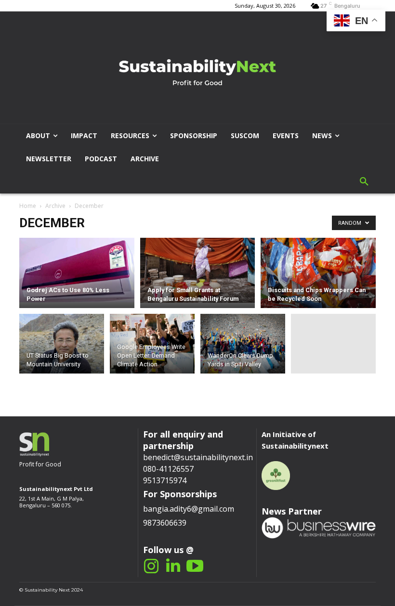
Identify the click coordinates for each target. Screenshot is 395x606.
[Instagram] (151, 566)
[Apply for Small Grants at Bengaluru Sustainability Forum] (197, 270)
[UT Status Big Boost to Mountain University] (61, 345)
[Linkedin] (173, 566)
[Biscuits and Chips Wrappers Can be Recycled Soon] (318, 273)
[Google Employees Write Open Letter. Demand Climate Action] (152, 345)
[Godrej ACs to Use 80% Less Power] (76, 270)
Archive (55, 206)
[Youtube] (194, 566)
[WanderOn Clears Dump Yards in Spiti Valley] (242, 345)
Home (27, 206)
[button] (364, 181)
